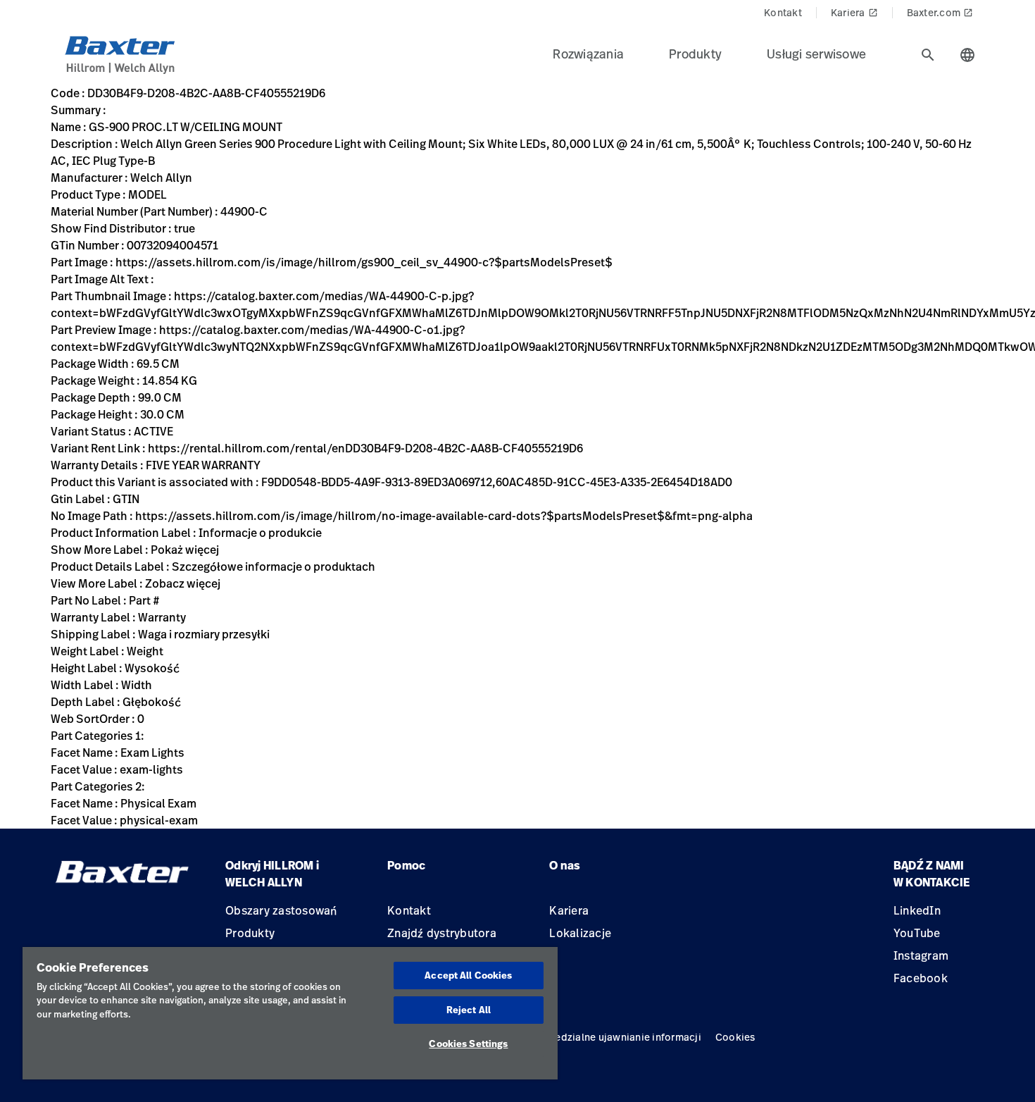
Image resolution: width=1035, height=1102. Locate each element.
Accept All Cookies (468, 975)
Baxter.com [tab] (940, 12)
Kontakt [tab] (783, 12)
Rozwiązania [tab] (588, 53)
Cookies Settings (468, 1043)
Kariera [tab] (854, 12)
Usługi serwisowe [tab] (816, 53)
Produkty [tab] (695, 53)
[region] (290, 1013)
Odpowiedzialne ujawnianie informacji (609, 1037)
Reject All (468, 1009)
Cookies (735, 1037)
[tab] (928, 55)
